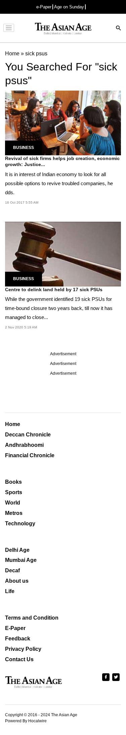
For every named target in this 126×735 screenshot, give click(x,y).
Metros (14, 513)
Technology (20, 523)
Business (23, 147)
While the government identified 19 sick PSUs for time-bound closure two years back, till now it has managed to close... (59, 308)
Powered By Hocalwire (26, 721)
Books (13, 482)
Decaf (12, 570)
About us (17, 581)
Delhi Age (17, 550)
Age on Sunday (69, 6)
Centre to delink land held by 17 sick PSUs (53, 289)
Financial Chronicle (29, 455)
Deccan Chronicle (28, 434)
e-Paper (43, 6)
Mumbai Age (21, 560)
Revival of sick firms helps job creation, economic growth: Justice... (62, 161)
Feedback (17, 638)
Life (9, 591)
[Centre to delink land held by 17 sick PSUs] (63, 253)
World (12, 503)
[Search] (118, 28)
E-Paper (15, 628)
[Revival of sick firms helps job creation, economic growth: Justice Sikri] (63, 122)
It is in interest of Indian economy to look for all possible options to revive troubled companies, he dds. (59, 183)
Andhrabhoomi (24, 445)
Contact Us (19, 659)
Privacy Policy (23, 649)
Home (12, 424)
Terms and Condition (31, 618)
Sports (13, 492)
